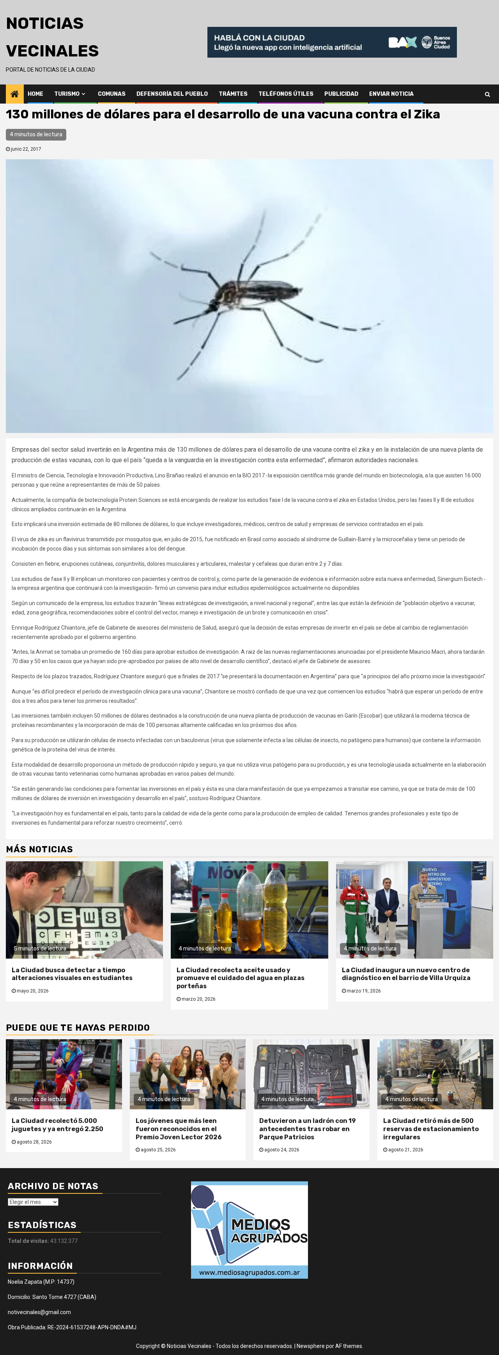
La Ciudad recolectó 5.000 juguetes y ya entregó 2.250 (57, 1125)
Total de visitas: (29, 1241)
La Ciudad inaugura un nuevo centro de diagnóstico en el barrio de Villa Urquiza (406, 974)
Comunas (112, 94)
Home (35, 94)
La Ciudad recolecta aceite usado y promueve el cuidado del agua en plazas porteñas (240, 978)
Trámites (233, 94)
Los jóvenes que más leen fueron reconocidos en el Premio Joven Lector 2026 (179, 1129)
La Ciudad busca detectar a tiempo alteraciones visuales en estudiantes (72, 974)
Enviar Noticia (391, 94)
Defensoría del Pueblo (172, 94)
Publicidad (341, 94)
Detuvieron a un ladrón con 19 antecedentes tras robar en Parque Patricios (307, 1129)
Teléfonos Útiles (285, 94)
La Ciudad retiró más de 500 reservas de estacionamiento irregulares (431, 1129)
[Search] (487, 93)
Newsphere (311, 1346)
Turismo (67, 94)
